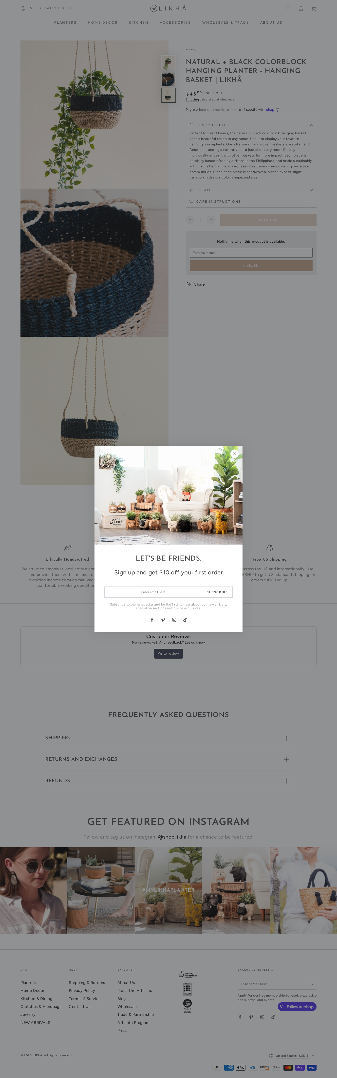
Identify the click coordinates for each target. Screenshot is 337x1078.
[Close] (234, 453)
